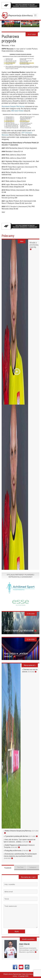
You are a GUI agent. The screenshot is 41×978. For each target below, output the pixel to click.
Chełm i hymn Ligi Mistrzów (19, 630)
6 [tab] (31, 25)
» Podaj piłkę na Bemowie (16, 850)
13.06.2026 (31, 614)
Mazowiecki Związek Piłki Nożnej (13, 106)
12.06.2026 (31, 639)
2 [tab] (24, 25)
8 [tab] (34, 25)
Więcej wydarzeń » (30, 665)
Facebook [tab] (7, 868)
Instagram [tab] (32, 867)
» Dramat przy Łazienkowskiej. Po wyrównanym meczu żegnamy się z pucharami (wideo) (20, 856)
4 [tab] (27, 25)
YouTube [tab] (20, 867)
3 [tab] (26, 25)
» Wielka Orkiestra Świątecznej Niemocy (21, 831)
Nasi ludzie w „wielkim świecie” (16, 655)
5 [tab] (29, 25)
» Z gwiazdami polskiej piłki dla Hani (19, 836)
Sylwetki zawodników (28, 939)
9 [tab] (36, 25)
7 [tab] (33, 25)
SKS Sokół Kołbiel (17, 111)
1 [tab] (22, 25)
